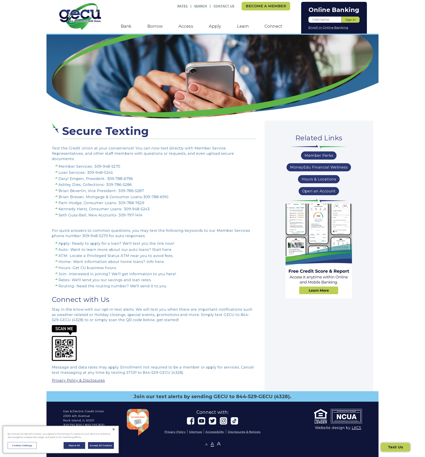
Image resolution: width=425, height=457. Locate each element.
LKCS (356, 428)
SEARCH (200, 6)
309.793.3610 (72, 425)
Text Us (395, 447)
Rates (182, 6)
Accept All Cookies (101, 445)
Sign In (350, 19)
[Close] (113, 429)
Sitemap (195, 431)
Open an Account (319, 191)
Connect (273, 26)
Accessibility (215, 431)
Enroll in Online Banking (328, 27)
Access (185, 26)
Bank (126, 26)
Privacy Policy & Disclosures (78, 380)
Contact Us (223, 6)
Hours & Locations (318, 179)
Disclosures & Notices (244, 431)
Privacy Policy (175, 431)
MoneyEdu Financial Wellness (318, 167)
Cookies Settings (22, 445)
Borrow (155, 26)
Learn (243, 26)
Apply (215, 26)
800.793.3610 (94, 425)
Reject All (74, 445)
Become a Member (266, 6)
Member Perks (318, 155)
